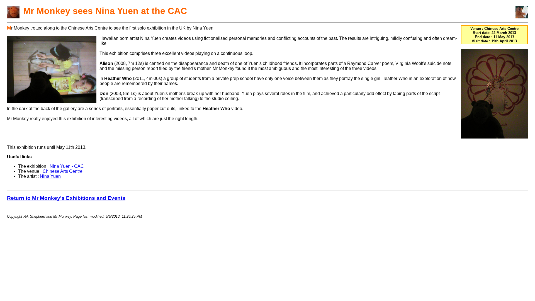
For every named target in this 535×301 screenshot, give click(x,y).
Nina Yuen (50, 176)
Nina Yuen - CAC (67, 166)
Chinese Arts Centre (62, 171)
